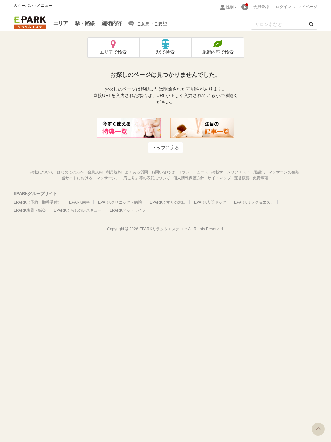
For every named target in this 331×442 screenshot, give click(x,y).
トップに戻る (165, 147)
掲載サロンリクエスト (230, 172)
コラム (183, 172)
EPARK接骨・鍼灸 (30, 210)
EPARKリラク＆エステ (30, 22)
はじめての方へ (70, 172)
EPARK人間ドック (210, 202)
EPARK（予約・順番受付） (37, 202)
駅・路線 (85, 23)
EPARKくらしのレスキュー (77, 210)
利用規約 (114, 172)
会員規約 (95, 172)
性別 (230, 7)
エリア (60, 23)
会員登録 (261, 7)
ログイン (283, 7)
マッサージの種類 (283, 172)
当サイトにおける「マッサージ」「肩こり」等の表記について (115, 178)
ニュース (200, 172)
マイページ (307, 7)
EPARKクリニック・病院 (120, 202)
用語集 (259, 172)
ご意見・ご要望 (152, 23)
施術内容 (112, 23)
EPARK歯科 (79, 202)
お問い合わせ (163, 172)
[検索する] (311, 24)
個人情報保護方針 (188, 178)
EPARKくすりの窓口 (168, 202)
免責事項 (260, 178)
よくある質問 (136, 172)
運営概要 (242, 178)
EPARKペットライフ (128, 210)
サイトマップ (219, 178)
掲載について (42, 172)
